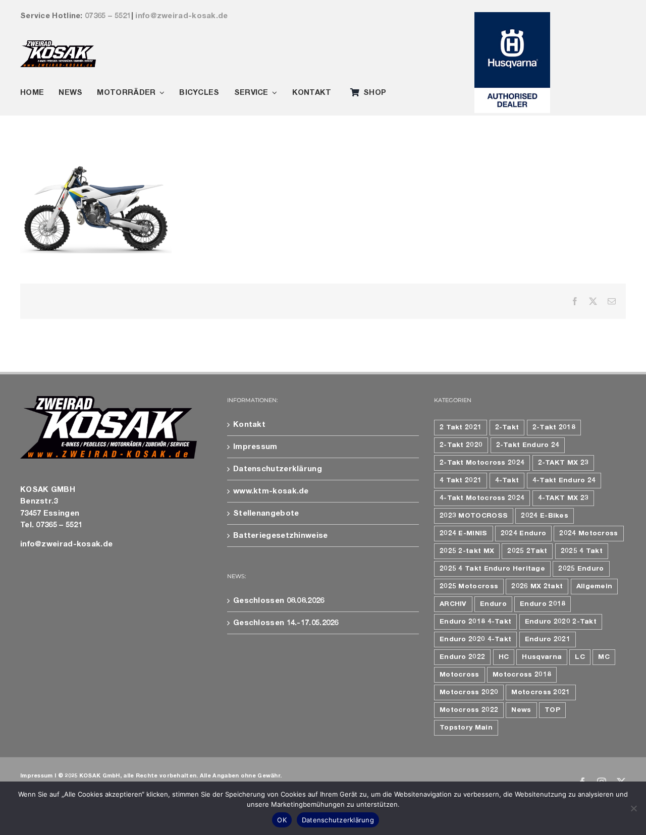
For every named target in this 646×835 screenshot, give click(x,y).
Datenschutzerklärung (277, 469)
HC (504, 656)
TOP (552, 709)
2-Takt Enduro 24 (528, 445)
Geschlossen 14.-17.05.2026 (286, 623)
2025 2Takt (527, 550)
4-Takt (507, 480)
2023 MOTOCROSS (474, 515)
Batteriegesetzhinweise (280, 535)
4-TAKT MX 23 (563, 498)
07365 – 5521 (108, 16)
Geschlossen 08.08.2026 (279, 600)
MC (604, 656)
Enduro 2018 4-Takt (475, 621)
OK (282, 820)
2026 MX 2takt (537, 586)
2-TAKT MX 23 (563, 462)
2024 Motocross (588, 533)
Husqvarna (542, 656)
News (521, 709)
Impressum (255, 447)
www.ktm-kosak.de (271, 491)
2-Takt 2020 (461, 445)
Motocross (459, 674)
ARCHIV (453, 603)
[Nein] (633, 808)
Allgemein (594, 586)
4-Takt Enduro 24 (564, 480)
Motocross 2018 (522, 674)
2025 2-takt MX (467, 550)
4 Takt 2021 (460, 480)
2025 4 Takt (582, 550)
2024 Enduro (523, 533)
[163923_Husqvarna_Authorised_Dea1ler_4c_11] (512, 16)
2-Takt (507, 427)
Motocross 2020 (469, 692)
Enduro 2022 (462, 656)
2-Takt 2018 (553, 427)
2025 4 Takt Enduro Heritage (492, 568)
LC (580, 656)
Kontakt (249, 424)
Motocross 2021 (540, 692)
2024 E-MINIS (464, 533)
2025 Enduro (581, 568)
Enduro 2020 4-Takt (475, 639)
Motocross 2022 (469, 709)
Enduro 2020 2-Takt (561, 621)
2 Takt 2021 (460, 427)
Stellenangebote (266, 513)
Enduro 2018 (542, 603)
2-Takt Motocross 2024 (482, 462)
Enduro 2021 (547, 639)
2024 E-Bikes (544, 515)
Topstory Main (466, 727)
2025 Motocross (469, 586)
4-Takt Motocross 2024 (482, 498)
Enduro (493, 603)
